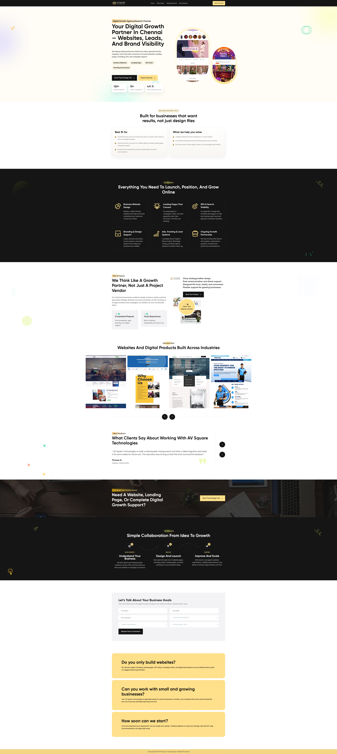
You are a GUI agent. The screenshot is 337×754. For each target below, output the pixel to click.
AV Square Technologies (168, 752)
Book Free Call (219, 3)
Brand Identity (183, 3)
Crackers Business (224, 402)
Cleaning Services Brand (186, 402)
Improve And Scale (207, 556)
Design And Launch (168, 556)
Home (152, 3)
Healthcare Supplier (142, 402)
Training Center (98, 402)
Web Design (160, 3)
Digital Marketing (172, 3)
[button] (165, 417)
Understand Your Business (130, 557)
